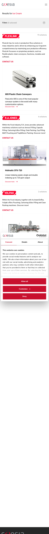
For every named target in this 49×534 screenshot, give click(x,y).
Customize (23, 289)
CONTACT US (7, 62)
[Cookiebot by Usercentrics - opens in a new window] (36, 235)
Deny (24, 296)
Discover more (10, 107)
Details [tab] (24, 242)
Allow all (24, 281)
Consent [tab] (8, 242)
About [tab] (40, 242)
